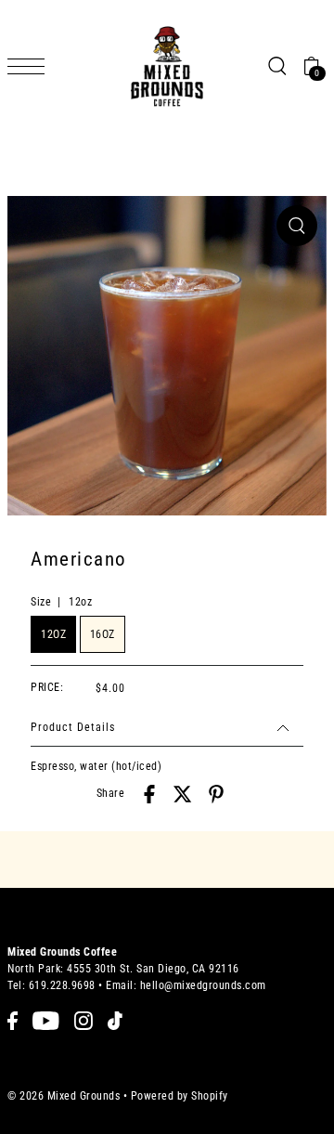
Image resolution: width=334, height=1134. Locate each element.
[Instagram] (83, 1020)
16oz (102, 634)
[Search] (276, 66)
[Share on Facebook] (149, 794)
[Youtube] (45, 1020)
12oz (53, 634)
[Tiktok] (115, 1020)
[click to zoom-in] (296, 225)
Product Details (73, 727)
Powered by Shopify (179, 1095)
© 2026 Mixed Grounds (63, 1095)
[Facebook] (12, 1020)
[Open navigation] (30, 66)
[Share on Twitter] (182, 794)
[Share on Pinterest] (216, 794)
